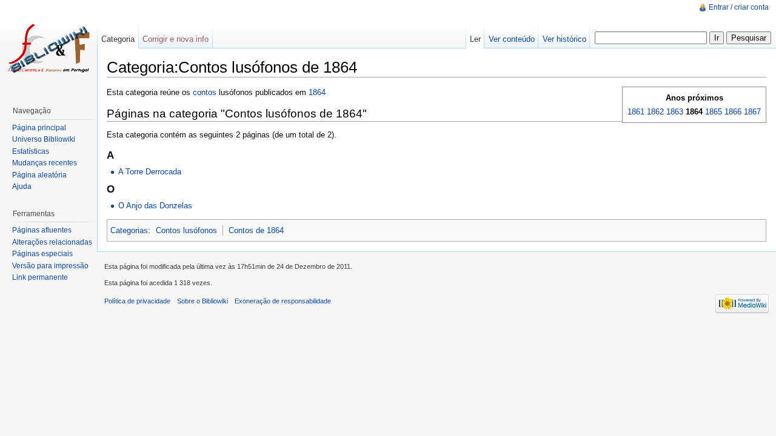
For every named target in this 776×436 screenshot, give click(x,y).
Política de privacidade (137, 301)
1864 (317, 92)
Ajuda (22, 186)
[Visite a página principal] (48, 48)
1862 (655, 111)
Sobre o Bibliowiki (202, 301)
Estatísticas (30, 151)
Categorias (129, 230)
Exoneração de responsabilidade (283, 301)
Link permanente (40, 277)
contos (204, 92)
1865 (713, 111)
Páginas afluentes (42, 230)
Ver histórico (564, 39)
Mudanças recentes (44, 163)
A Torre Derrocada (149, 171)
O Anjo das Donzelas (155, 205)
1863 (674, 111)
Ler (475, 39)
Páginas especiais (42, 253)
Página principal (39, 128)
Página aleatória (39, 175)
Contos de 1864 (256, 230)
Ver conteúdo (512, 39)
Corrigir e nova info (175, 39)
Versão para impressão (50, 266)
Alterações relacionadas (52, 242)
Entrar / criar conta (739, 7)
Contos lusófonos (186, 230)
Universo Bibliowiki (43, 139)
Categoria (118, 39)
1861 (635, 111)
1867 (752, 111)
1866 (732, 111)
